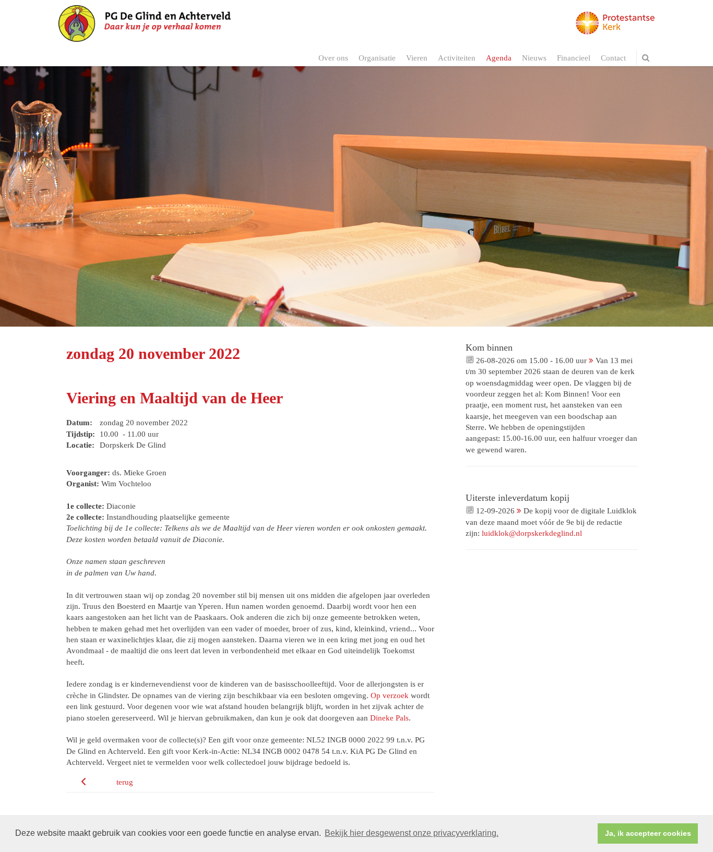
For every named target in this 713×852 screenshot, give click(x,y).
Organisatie (377, 58)
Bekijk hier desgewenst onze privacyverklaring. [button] (411, 833)
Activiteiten (457, 58)
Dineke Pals (389, 718)
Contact (613, 58)
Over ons (333, 58)
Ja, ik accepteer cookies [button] (648, 833)
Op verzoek (390, 695)
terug (124, 782)
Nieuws (534, 58)
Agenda (499, 58)
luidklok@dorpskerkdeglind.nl (532, 533)
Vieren (416, 58)
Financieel (573, 58)
